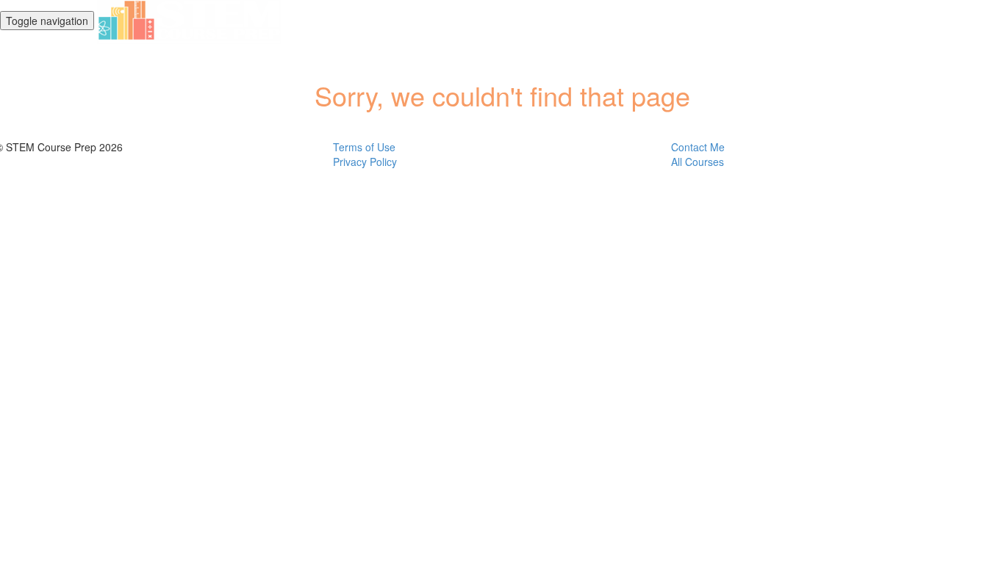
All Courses (697, 161)
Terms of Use (364, 147)
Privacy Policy (365, 161)
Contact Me (698, 147)
